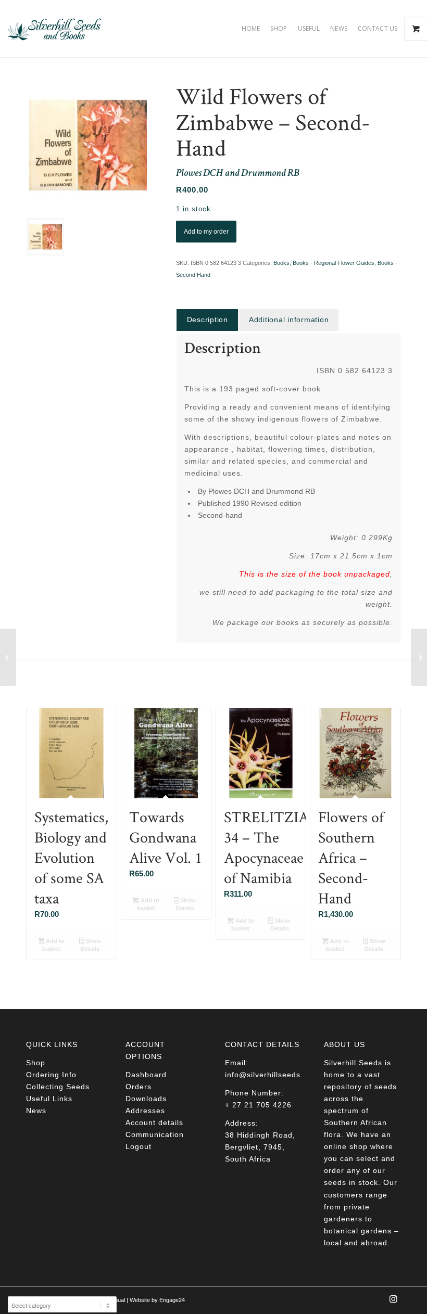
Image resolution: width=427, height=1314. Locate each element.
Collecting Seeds (58, 1086)
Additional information (289, 319)
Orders (138, 1086)
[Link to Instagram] (393, 1302)
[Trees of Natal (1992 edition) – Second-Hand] (8, 657)
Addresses (145, 1110)
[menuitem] (250, 28)
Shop (35, 1062)
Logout (138, 1146)
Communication (154, 1134)
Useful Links (49, 1098)
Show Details (91, 945)
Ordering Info (51, 1074)
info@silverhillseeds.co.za (274, 1074)
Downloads (146, 1098)
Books (281, 263)
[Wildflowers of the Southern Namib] (419, 657)
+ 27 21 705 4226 (258, 1105)
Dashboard (146, 1074)
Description (207, 319)
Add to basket (53, 945)
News (36, 1110)
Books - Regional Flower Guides (333, 263)
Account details (154, 1122)
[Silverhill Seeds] (55, 28)
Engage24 (172, 1300)
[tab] (207, 320)
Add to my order (206, 231)
